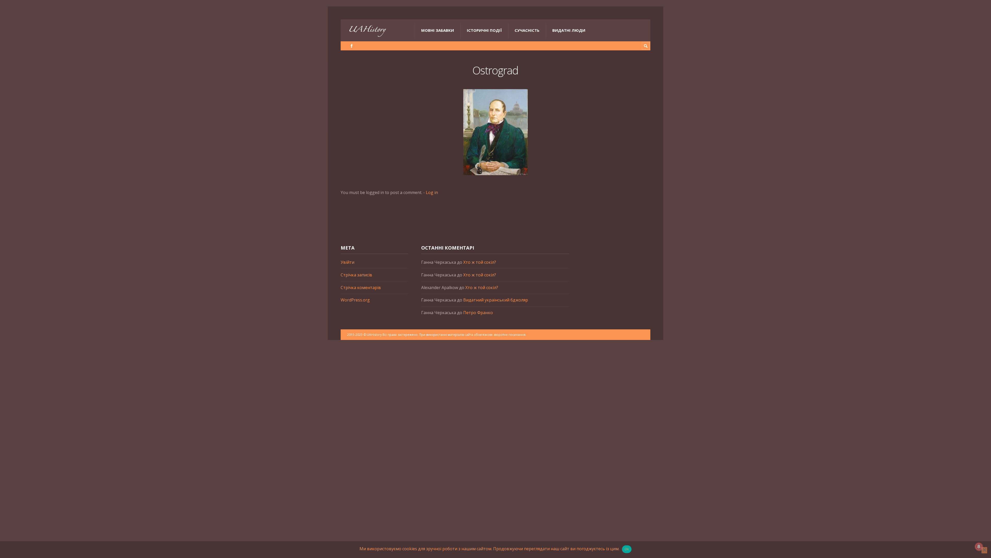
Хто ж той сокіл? (479, 262)
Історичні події (484, 30)
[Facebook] (351, 45)
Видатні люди (568, 30)
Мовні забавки (437, 30)
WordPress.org (355, 300)
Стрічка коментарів (361, 287)
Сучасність (527, 30)
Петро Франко (478, 312)
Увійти (347, 262)
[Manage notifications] (979, 546)
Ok (627, 549)
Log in (432, 192)
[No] (984, 550)
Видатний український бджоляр (495, 300)
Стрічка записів (356, 275)
